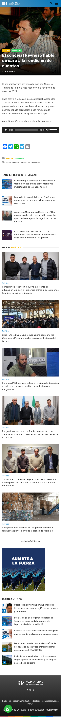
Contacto (52, 710)
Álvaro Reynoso (13, 162)
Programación (36, 710)
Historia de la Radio (14, 710)
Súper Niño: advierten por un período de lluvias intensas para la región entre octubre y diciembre (36, 608)
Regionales (16, 50)
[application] (30, 130)
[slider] (53, 129)
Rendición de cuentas (31, 162)
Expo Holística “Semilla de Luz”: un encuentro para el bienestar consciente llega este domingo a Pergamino (35, 234)
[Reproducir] (5, 129)
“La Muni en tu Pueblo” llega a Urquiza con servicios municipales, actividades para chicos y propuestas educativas (29, 482)
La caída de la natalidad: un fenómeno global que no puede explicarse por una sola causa (34, 200)
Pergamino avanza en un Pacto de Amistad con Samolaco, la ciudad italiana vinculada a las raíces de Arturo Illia (30, 434)
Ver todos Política (29, 541)
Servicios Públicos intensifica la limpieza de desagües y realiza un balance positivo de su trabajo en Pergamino (30, 386)
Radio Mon (10, 71)
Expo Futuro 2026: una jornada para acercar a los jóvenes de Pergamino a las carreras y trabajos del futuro (29, 338)
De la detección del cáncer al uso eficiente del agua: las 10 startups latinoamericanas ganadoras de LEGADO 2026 (35, 646)
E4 (32, 704)
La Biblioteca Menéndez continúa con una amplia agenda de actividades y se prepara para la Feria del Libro (35, 659)
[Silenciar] (47, 129)
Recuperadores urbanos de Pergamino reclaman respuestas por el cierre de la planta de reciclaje (27, 529)
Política (6, 50)
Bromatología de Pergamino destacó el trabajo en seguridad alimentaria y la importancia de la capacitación (34, 183)
